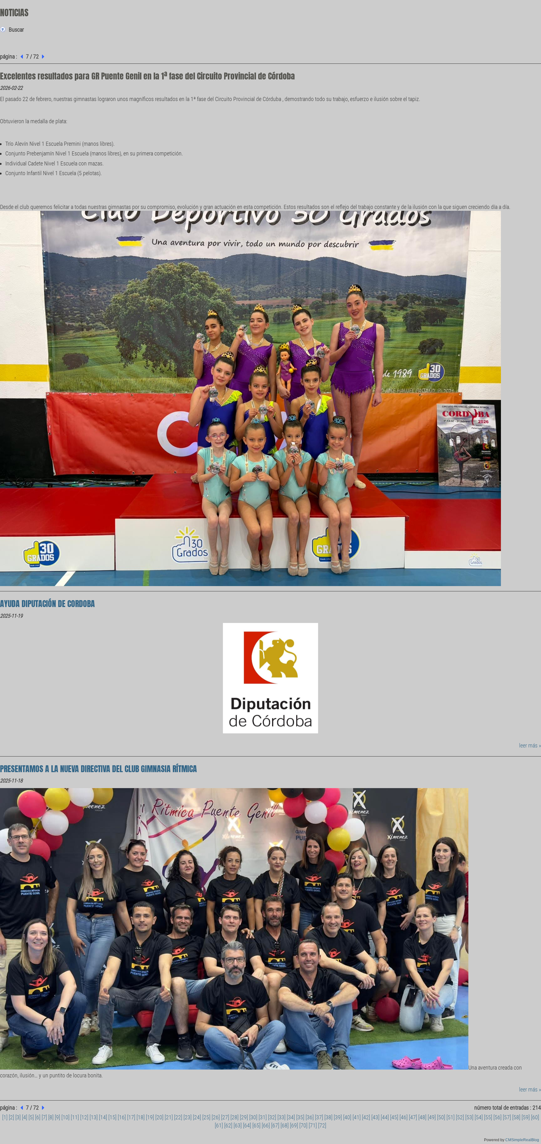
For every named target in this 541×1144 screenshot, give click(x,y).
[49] (432, 1117)
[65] (256, 1125)
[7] (44, 1117)
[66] (266, 1125)
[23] (187, 1117)
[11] (75, 1117)
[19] (150, 1117)
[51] (450, 1117)
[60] (535, 1117)
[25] (206, 1117)
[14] (103, 1117)
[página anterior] (20, 56)
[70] (303, 1125)
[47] (413, 1117)
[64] (247, 1125)
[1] (5, 1117)
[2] (11, 1117)
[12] (84, 1117)
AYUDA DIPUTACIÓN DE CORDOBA (47, 604)
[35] (300, 1117)
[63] (238, 1125)
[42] (366, 1117)
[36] (310, 1117)
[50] (441, 1117)
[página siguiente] (43, 56)
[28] (234, 1117)
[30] (253, 1117)
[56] (497, 1117)
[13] (94, 1117)
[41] (357, 1117)
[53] (469, 1117)
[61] (219, 1125)
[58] (516, 1117)
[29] (244, 1117)
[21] (169, 1117)
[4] (24, 1117)
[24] (197, 1117)
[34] (291, 1117)
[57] (507, 1117)
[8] (51, 1117)
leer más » (530, 745)
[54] (479, 1117)
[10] (65, 1117)
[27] (225, 1117)
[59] (526, 1117)
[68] (285, 1125)
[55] (488, 1117)
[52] (460, 1117)
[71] (313, 1125)
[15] (112, 1117)
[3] (18, 1117)
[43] (375, 1117)
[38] (328, 1117)
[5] (31, 1117)
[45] (394, 1117)
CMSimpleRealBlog (522, 1140)
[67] (275, 1125)
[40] (347, 1117)
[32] (272, 1117)
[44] (385, 1117)
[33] (281, 1117)
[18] (141, 1117)
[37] (319, 1117)
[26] (216, 1117)
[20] (159, 1117)
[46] (403, 1117)
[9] (57, 1117)
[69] (294, 1125)
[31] (263, 1117)
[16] (122, 1117)
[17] (131, 1117)
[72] (322, 1125)
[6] (37, 1117)
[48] (422, 1117)
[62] (228, 1125)
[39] (338, 1117)
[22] (178, 1117)
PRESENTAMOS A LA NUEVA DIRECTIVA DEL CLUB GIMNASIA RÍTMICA (98, 769)
